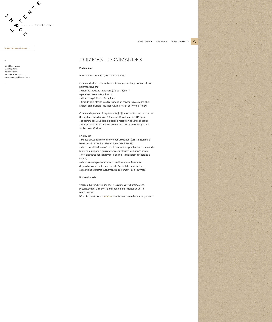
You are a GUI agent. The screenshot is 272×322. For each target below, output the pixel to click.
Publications (144, 41)
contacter (107, 196)
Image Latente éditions (16, 48)
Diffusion (160, 41)
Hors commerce (179, 41)
